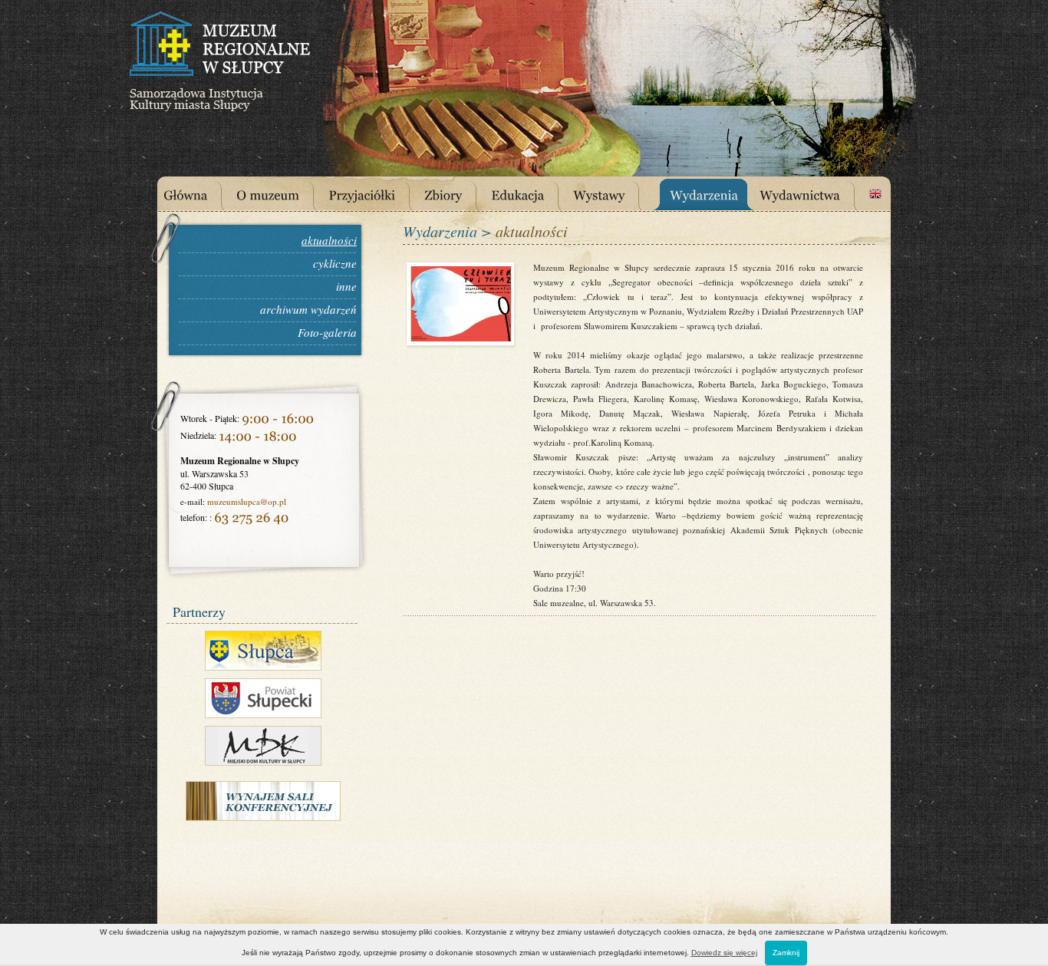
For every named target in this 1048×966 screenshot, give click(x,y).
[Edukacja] (529, 193)
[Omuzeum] (279, 193)
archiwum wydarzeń (308, 309)
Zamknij (786, 952)
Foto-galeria (327, 332)
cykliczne (335, 263)
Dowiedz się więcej (724, 952)
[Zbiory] (454, 193)
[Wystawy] (610, 193)
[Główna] (196, 193)
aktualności (329, 240)
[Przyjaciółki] (373, 193)
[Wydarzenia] (710, 193)
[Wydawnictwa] (811, 193)
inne (346, 286)
